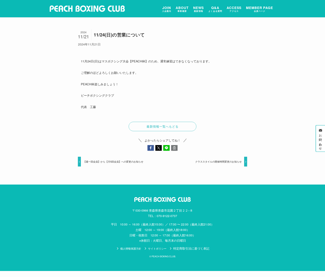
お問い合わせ (320, 140)
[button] (150, 148)
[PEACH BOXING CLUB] (87, 8)
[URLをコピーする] (174, 148)
